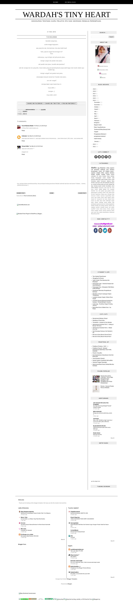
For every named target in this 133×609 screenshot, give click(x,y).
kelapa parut (104, 194)
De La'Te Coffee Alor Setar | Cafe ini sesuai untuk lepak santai (85, 562)
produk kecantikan (106, 186)
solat (113, 177)
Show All (112, 438)
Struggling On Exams (98, 278)
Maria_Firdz (24, 517)
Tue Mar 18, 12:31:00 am (36, 146)
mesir (106, 199)
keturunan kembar (95, 195)
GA (104, 171)
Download (70, 2)
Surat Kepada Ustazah (99, 358)
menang (96, 186)
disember (93, 190)
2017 (94, 93)
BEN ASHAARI (97, 411)
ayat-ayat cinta (99, 182)
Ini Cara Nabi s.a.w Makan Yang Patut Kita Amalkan (33, 518)
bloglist (107, 171)
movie (113, 199)
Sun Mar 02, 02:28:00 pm (34, 136)
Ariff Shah (96, 418)
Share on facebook (35, 103)
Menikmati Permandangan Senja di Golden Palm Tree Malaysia (35, 513)
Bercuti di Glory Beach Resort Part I (102, 336)
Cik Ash (23, 523)
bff (103, 182)
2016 (94, 96)
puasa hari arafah (109, 207)
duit (111, 182)
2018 (94, 91)
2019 (94, 89)
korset (102, 197)
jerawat (99, 184)
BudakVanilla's (75, 572)
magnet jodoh (110, 197)
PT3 (108, 189)
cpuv (107, 169)
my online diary (98, 200)
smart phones (94, 187)
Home (56, 2)
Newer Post (21, 193)
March (96, 118)
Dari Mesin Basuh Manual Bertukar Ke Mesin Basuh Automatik (35, 524)
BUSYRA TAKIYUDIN (76, 560)
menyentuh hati (100, 199)
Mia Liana (23, 528)
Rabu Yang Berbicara (99, 127)
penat (100, 204)
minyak (109, 199)
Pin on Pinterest (69, 103)
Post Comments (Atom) (30, 195)
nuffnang (102, 169)
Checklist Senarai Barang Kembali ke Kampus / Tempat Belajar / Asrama (102, 301)
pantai (105, 202)
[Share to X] (22, 114)
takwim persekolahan (104, 212)
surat (92, 212)
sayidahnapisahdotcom (77, 549)
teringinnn (96, 122)
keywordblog (108, 195)
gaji (106, 190)
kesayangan (94, 171)
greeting (100, 192)
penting (96, 205)
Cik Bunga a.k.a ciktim (27, 534)
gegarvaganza (94, 192)
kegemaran (98, 194)
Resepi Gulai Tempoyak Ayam (78, 531)
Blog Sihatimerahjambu (27, 511)
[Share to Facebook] (24, 114)
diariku (25, 111)
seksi (113, 186)
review (104, 177)
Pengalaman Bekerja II (100, 134)
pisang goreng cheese (106, 205)
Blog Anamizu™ (75, 555)
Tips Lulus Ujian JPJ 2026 (77, 550)
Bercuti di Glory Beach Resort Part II (102, 334)
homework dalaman (106, 181)
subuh (112, 210)
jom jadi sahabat (108, 184)
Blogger (70, 584)
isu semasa (94, 184)
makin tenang (97, 138)
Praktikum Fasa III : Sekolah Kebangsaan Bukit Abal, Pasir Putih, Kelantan (102, 350)
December (97, 102)
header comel (105, 174)
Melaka (104, 189)
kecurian (93, 194)
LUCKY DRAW (98, 189)
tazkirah (93, 179)
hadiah (98, 181)
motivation (93, 176)
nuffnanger (108, 200)
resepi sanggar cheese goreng (98, 210)
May (95, 113)
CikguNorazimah (75, 511)
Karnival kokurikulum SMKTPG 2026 (79, 513)
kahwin (112, 174)
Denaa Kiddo (25, 146)
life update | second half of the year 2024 (80, 573)
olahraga (101, 202)
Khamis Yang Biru (97, 353)
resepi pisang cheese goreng (107, 208)
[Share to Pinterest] (26, 114)
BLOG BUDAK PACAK (99, 426)
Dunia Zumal (96, 433)
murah (92, 200)
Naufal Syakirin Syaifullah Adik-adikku (103, 360)
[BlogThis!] (20, 114)
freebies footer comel (109, 179)
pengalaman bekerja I (100, 136)
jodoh (102, 184)
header (98, 174)
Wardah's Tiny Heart (66, 14)
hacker (104, 192)
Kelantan (103, 168)
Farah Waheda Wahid (28, 125)
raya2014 (93, 208)
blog (99, 179)
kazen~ (112, 171)
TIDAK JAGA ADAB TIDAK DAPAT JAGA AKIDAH (82, 518)
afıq (72, 536)
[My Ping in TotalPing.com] (24, 599)
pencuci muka (105, 204)
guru (113, 182)
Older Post (82, 193)
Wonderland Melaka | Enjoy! (100, 318)
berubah (112, 189)
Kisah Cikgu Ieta (75, 517)
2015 (94, 98)
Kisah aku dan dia (97, 434)
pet (100, 205)
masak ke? (93, 199)
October (96, 107)
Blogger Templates (72, 579)
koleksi (98, 197)
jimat (113, 192)
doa (97, 190)
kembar (112, 176)
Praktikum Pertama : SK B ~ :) (100, 346)
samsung (109, 210)
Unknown (24, 136)
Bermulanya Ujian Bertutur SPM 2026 (29, 536)
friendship (93, 181)
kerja (113, 194)
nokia (104, 200)
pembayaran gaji (95, 204)
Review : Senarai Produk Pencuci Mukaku (107, 386)
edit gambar (101, 190)
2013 (94, 144)
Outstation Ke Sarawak (26, 530)
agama (107, 173)
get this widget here (95, 481)
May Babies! (73, 556)
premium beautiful (100, 207)
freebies (112, 169)
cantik (102, 179)
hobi (107, 192)
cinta (107, 168)
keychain (103, 195)
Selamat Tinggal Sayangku (100, 362)
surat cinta (96, 212)
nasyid (99, 186)
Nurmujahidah (74, 523)
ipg (98, 168)
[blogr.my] (55, 599)
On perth (73, 537)
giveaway (96, 169)
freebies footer (106, 176)
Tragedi (96, 131)
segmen (112, 168)
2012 (94, 146)
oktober (96, 202)
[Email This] (19, 114)
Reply (23, 130)
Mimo (102, 173)
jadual (110, 192)
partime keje (111, 202)
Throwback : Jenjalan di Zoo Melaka (102, 322)
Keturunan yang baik (104, 187)
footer (100, 176)
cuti (92, 169)
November (97, 104)
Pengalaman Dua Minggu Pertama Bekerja (81, 568)
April (95, 116)
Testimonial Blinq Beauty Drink (102, 129)
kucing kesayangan (96, 177)
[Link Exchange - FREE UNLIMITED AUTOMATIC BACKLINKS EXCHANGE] (54, 599)
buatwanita (107, 182)
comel (100, 171)
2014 (94, 100)
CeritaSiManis (74, 530)
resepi (97, 208)
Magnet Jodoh (98, 125)
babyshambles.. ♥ (75, 566)
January (96, 141)
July (95, 111)
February (96, 120)
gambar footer (110, 190)
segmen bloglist (95, 173)
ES (97, 176)
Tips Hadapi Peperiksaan (99, 276)
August (96, 109)
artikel (96, 179)
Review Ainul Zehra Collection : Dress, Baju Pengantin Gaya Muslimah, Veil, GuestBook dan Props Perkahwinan (107, 379)
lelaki (106, 197)
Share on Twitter (52, 103)
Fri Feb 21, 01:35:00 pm (40, 125)
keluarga (109, 194)
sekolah (109, 177)
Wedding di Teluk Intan (99, 320)
